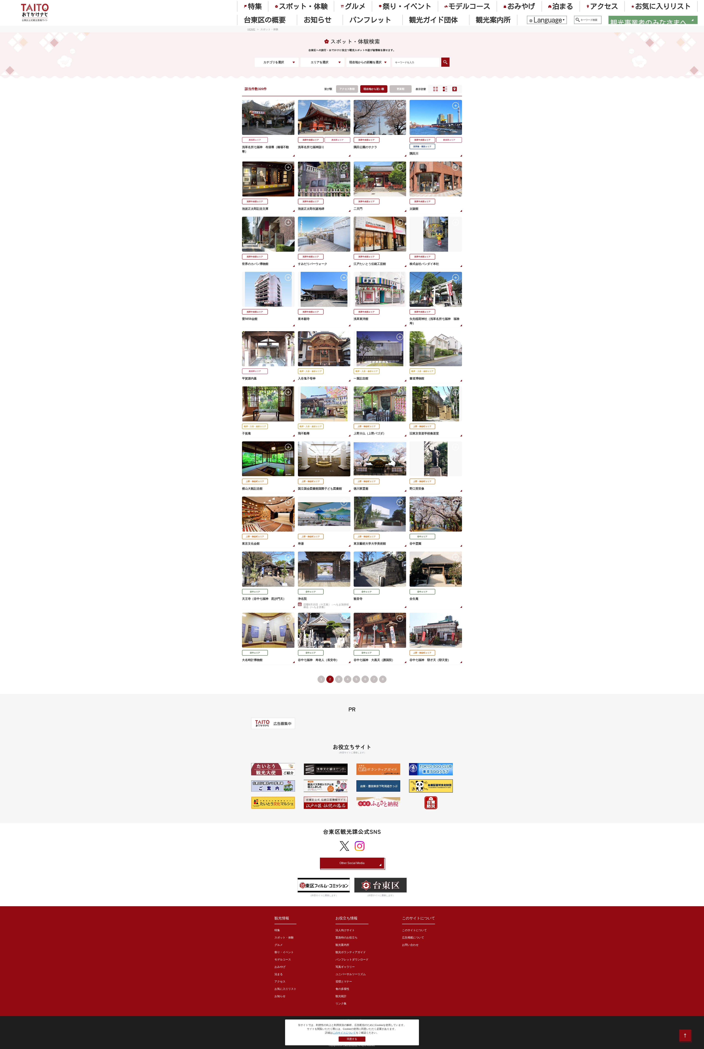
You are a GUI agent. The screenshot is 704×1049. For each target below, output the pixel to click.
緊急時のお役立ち (347, 937)
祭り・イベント (407, 6)
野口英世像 (417, 488)
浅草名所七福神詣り (311, 147)
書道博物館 (417, 378)
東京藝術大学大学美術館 (370, 543)
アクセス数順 (347, 88)
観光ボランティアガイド (351, 952)
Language (548, 19)
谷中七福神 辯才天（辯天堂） (430, 660)
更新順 (400, 88)
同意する (352, 1038)
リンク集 (341, 1003)
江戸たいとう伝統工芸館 (370, 263)
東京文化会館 (251, 543)
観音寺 (358, 598)
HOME (251, 29)
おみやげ (521, 6)
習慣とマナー (344, 981)
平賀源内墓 (249, 378)
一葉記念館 (361, 378)
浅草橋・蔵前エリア (422, 146)
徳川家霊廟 (361, 488)
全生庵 (414, 598)
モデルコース (469, 6)
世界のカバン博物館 (255, 263)
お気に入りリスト (663, 6)
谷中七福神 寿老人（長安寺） (318, 660)
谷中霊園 (415, 543)
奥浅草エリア (255, 140)
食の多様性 (342, 988)
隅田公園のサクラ (365, 147)
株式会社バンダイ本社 (424, 263)
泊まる (562, 6)
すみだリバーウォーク (312, 263)
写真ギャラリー (345, 966)
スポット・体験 (303, 6)
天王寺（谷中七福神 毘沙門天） (264, 598)
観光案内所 (493, 19)
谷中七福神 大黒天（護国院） (374, 660)
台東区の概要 (265, 19)
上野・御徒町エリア (367, 426)
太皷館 (414, 208)
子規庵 (246, 433)
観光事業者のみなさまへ (648, 20)
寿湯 (301, 543)
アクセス (604, 6)
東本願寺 (304, 318)
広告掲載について (413, 937)
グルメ (355, 6)
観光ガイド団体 (433, 19)
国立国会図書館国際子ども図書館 (320, 488)
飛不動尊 (304, 433)
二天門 (358, 208)
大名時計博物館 (252, 660)
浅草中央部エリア (311, 140)
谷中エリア (422, 536)
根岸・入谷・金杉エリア (311, 371)
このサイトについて (414, 930)
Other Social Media (352, 863)
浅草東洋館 (361, 318)
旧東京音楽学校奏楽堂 (424, 433)
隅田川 (414, 153)
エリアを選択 (319, 62)
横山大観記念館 (252, 488)
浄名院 (302, 598)
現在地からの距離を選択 (365, 62)
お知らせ (317, 19)
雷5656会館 (249, 318)
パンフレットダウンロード (352, 959)
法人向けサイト (345, 930)
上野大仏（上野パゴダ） (370, 433)
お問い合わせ (410, 944)
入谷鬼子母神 (307, 378)
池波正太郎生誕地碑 (311, 208)
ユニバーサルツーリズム (351, 974)
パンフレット (370, 19)
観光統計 (341, 996)
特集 (255, 6)
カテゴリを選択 (273, 62)
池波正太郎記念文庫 (255, 208)
